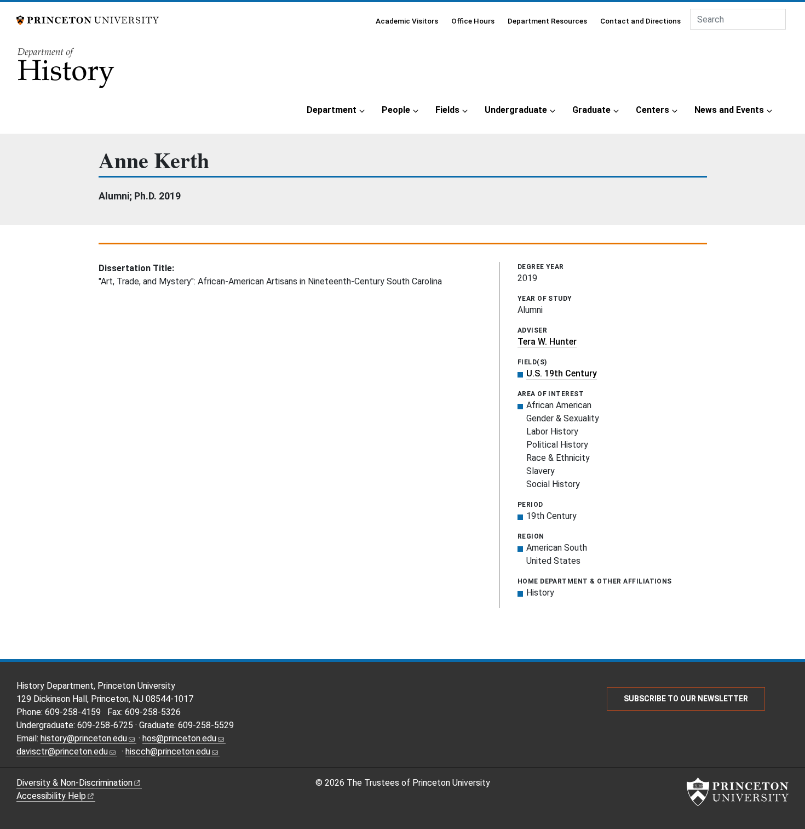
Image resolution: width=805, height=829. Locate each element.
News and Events (729, 110)
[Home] (66, 71)
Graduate (591, 110)
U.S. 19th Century (561, 373)
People (396, 110)
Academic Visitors (407, 20)
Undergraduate (516, 110)
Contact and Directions (640, 20)
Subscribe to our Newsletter (686, 698)
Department (332, 110)
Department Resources (547, 20)
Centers (652, 110)
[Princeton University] (87, 19)
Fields (447, 110)
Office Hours (473, 20)
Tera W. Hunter (547, 341)
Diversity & (74, 782)
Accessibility (51, 796)
